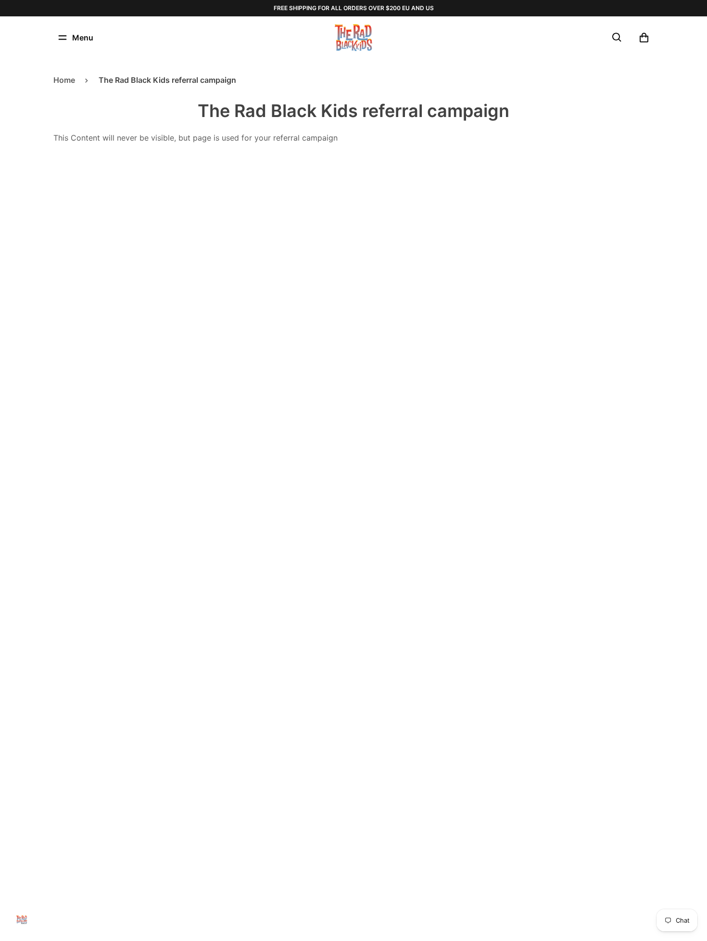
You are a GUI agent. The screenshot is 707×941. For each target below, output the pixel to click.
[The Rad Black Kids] (353, 37)
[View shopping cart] (644, 37)
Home (64, 80)
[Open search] (617, 37)
